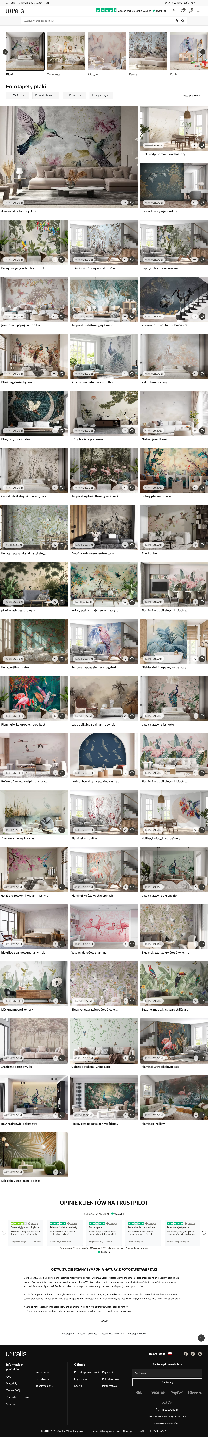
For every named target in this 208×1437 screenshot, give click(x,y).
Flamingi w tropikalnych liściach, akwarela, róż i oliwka (165, 610)
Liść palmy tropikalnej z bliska (20, 1180)
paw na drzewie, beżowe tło (19, 1123)
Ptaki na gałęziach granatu (18, 382)
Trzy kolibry (150, 553)
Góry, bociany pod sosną (87, 439)
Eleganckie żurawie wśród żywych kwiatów (165, 952)
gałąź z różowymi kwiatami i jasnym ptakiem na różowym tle (25, 895)
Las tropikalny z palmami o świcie (93, 724)
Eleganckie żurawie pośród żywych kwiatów (95, 1009)
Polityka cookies (111, 1378)
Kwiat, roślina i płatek (15, 667)
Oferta (78, 1385)
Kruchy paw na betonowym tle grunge (95, 382)
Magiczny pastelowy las (16, 1066)
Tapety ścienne (44, 1385)
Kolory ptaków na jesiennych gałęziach (95, 610)
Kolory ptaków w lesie (156, 496)
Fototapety (68, 1333)
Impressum (80, 1378)
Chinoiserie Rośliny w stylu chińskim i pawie (95, 268)
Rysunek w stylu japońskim (159, 211)
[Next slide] (202, 52)
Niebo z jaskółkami (154, 439)
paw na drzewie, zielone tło (159, 895)
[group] (66, 54)
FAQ (8, 1376)
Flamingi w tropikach (85, 838)
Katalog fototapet (87, 1333)
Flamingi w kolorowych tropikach (23, 724)
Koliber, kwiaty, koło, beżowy (161, 838)
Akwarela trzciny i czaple (17, 838)
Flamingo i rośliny (153, 1123)
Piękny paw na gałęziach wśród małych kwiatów (95, 1123)
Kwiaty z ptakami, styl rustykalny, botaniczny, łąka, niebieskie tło (25, 553)
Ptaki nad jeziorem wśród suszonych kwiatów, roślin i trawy (165, 154)
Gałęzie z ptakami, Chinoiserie (91, 1066)
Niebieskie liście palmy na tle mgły (164, 667)
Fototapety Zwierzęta (112, 1333)
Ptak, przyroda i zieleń (15, 439)
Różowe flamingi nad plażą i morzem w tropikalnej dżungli (25, 781)
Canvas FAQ (13, 1390)
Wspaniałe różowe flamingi (89, 952)
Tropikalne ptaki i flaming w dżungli (95, 496)
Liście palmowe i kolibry (17, 1009)
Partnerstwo (109, 1385)
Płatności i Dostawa (17, 1397)
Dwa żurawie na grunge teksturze (93, 553)
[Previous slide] (5, 52)
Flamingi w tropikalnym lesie (160, 1066)
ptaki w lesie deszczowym (18, 610)
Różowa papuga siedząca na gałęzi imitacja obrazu (95, 667)
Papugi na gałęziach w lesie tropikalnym (25, 268)
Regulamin (108, 1372)
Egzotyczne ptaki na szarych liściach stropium (165, 1009)
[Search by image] (176, 20)
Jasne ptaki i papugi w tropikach (21, 325)
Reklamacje (42, 1372)
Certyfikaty (42, 1378)
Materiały (11, 1383)
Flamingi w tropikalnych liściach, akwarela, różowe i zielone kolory (165, 781)
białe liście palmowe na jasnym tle (23, 952)
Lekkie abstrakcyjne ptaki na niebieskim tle (95, 781)
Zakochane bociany (154, 382)
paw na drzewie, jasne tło (158, 724)
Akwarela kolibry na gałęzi (18, 211)
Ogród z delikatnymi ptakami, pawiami (25, 496)
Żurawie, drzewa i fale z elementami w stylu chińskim (165, 325)
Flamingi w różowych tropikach (92, 895)
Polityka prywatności (86, 1372)
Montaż (10, 1403)
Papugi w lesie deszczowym (160, 268)
